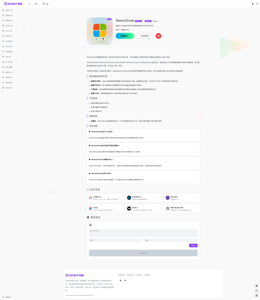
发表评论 (193, 245)
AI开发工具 (138, 21)
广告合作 (138, 275)
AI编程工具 (148, 21)
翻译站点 (155, 21)
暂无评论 (95, 217)
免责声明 (130, 275)
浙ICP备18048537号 (88, 295)
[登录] (253, 4)
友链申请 (121, 275)
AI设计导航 (79, 295)
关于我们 (147, 275)
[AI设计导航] (75, 276)
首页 (36, 4)
